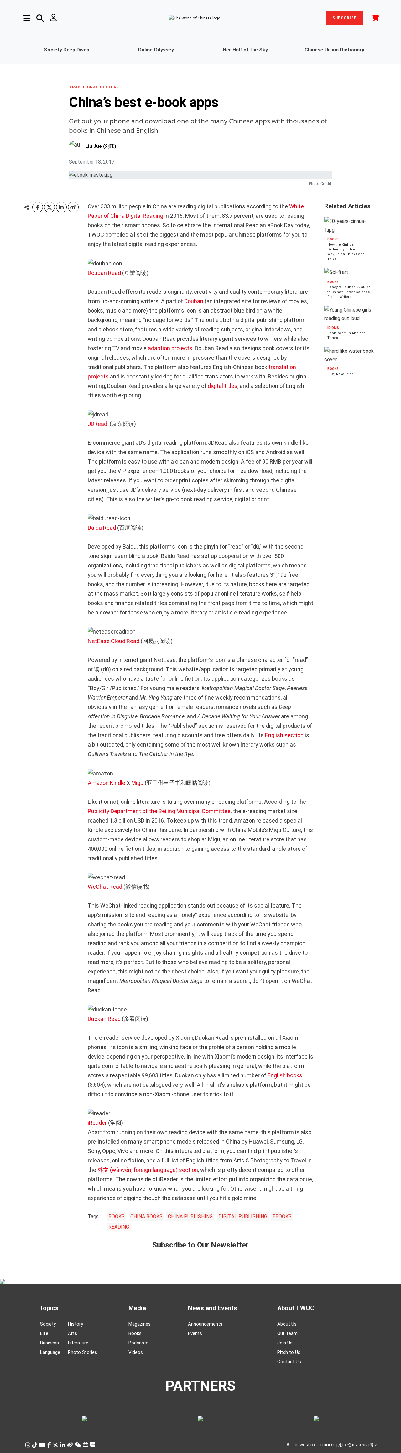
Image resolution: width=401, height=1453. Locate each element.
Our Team (287, 1333)
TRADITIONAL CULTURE (94, 87)
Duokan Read (104, 1019)
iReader (97, 1122)
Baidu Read (102, 527)
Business (49, 1343)
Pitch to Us (288, 1352)
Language (50, 1352)
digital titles (222, 386)
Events (195, 1333)
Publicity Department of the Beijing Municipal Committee (159, 811)
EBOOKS (282, 1217)
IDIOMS (333, 328)
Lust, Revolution (340, 374)
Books (135, 1333)
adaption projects (169, 348)
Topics (49, 1308)
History (75, 1324)
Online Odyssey (156, 50)
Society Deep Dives (66, 50)
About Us (287, 1324)
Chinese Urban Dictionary (334, 50)
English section (285, 735)
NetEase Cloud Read (113, 641)
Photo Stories (82, 1352)
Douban (194, 301)
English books (285, 1075)
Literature (78, 1343)
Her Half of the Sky (245, 50)
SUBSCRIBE (344, 18)
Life (44, 1333)
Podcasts (138, 1343)
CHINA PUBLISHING (190, 1217)
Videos (135, 1352)
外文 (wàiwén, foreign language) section (147, 1169)
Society (48, 1324)
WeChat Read (105, 886)
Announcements (205, 1324)
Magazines (139, 1324)
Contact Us (289, 1362)
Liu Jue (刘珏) (100, 146)
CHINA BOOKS (146, 1217)
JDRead (98, 424)
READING (118, 1227)
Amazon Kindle (106, 783)
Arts (72, 1333)
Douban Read (104, 273)
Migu (137, 783)
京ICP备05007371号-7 (357, 1445)
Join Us (285, 1343)
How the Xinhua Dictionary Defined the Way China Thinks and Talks (346, 252)
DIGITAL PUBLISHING (242, 1217)
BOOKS (116, 1217)
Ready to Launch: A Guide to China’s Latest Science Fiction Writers (349, 292)
